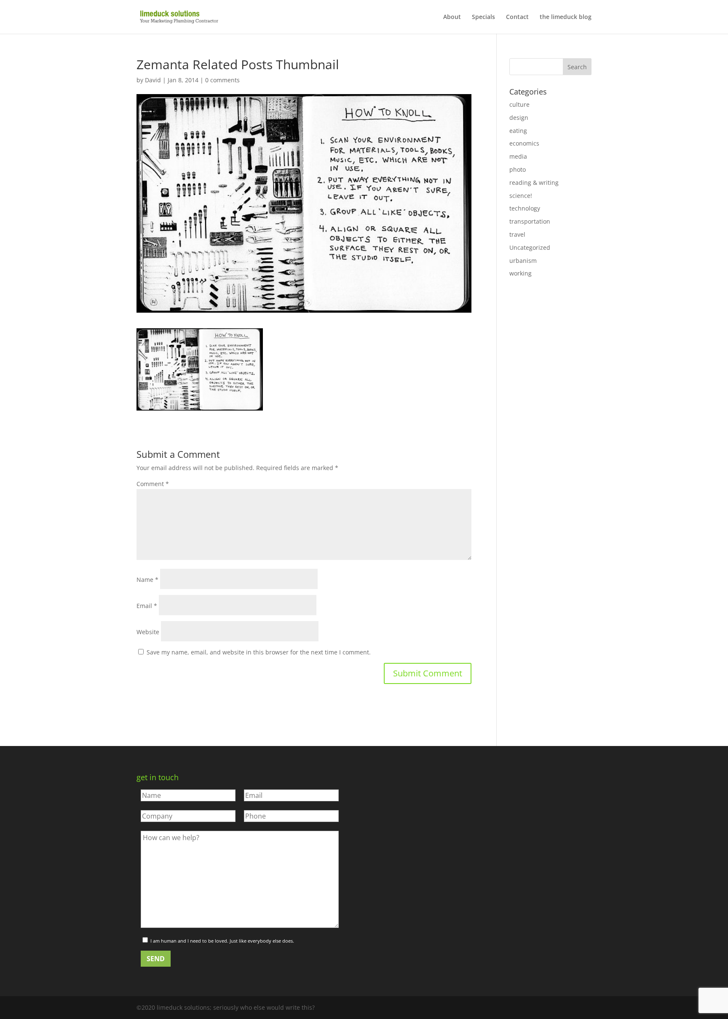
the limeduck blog (566, 17)
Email (146, 606)
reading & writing (534, 182)
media (518, 156)
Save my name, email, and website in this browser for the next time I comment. (259, 652)
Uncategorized (529, 247)
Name (147, 580)
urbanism (523, 261)
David (153, 80)
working (520, 273)
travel (517, 234)
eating (518, 131)
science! (520, 196)
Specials (483, 17)
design (518, 118)
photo (517, 169)
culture (519, 104)
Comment (152, 484)
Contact (517, 17)
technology (524, 208)
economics (524, 143)
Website (147, 632)
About (452, 17)
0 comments (222, 80)
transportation (529, 221)
